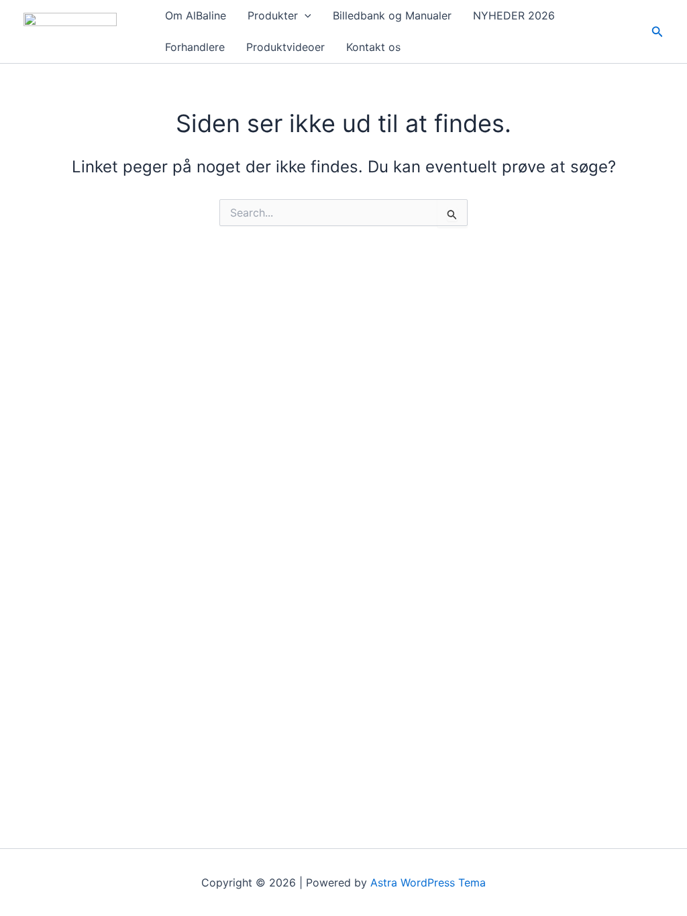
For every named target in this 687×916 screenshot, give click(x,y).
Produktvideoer (285, 47)
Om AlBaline (195, 15)
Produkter (273, 15)
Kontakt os (373, 47)
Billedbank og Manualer (392, 15)
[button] (304, 16)
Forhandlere (195, 47)
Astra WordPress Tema (428, 882)
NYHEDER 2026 (514, 15)
